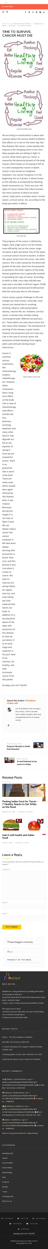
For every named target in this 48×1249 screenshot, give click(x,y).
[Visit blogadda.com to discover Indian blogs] (24, 951)
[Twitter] (29, 12)
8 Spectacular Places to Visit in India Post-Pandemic (21, 1059)
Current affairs (25, 812)
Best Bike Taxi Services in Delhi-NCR (15, 1042)
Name (5, 902)
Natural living (24, 26)
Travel (4, 1191)
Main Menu (8, 7)
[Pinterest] (36, 12)
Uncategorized (7, 1196)
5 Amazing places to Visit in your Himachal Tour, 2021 (22, 1054)
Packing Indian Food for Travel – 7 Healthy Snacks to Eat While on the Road (20, 804)
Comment (6, 869)
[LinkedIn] (44, 12)
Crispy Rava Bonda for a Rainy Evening (23, 1133)
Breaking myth (7, 1153)
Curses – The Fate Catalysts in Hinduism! (17, 1037)
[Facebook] (25, 12)
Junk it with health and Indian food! (18, 836)
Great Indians (7, 1167)
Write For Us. (7, 1201)
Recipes (5, 1187)
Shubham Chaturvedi (21, 24)
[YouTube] (40, 12)
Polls (4, 1177)
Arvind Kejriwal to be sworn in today (27, 762)
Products (5, 1182)
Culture (5, 1158)
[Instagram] (33, 12)
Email (4, 914)
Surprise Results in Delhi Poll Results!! (18, 746)
